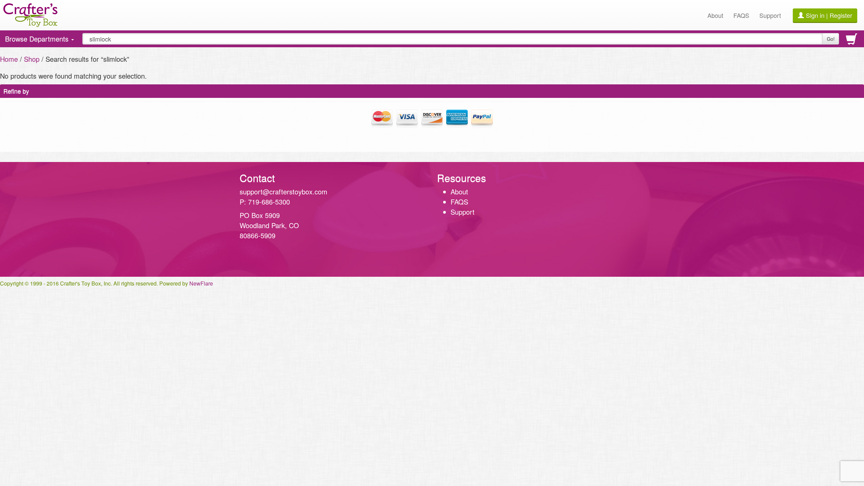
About (715, 15)
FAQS (741, 15)
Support (770, 15)
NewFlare (201, 283)
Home (9, 59)
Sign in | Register (829, 15)
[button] (597, 219)
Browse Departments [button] (38, 40)
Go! (831, 38)
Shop (31, 59)
